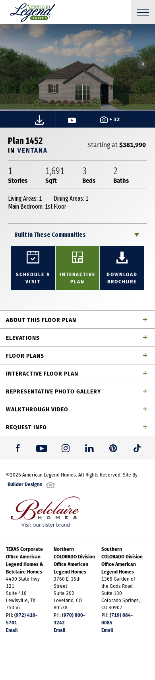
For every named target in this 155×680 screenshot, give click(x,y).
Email (12, 630)
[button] (142, 64)
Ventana (32, 150)
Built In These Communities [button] (50, 234)
